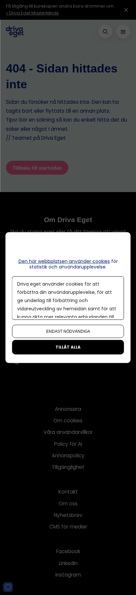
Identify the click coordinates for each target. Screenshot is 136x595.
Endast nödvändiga (68, 331)
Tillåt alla (68, 347)
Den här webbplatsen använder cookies (64, 261)
